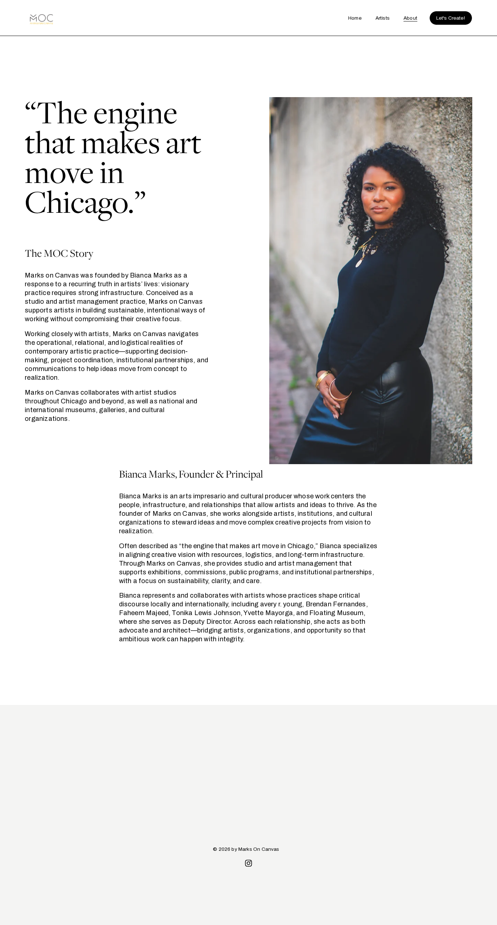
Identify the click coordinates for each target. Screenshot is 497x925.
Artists (382, 18)
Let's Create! (450, 18)
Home (355, 18)
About (410, 18)
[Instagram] (248, 863)
